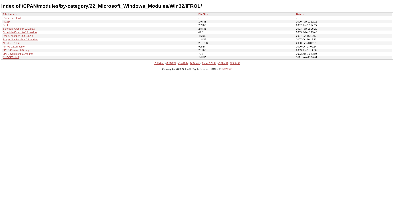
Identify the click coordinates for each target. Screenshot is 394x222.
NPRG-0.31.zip (11, 43)
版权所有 (227, 69)
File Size (203, 14)
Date (299, 14)
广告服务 (183, 63)
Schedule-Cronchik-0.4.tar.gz (19, 28)
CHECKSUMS (11, 57)
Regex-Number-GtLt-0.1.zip (18, 36)
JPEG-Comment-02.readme (18, 54)
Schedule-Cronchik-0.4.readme (20, 32)
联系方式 (195, 63)
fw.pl (5, 25)
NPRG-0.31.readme (14, 46)
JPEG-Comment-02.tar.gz (17, 50)
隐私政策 (235, 63)
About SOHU (209, 63)
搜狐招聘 (171, 63)
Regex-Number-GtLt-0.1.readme (20, 39)
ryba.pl (6, 21)
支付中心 (159, 63)
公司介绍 (223, 63)
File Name (8, 14)
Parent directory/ (12, 18)
